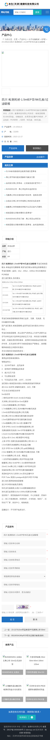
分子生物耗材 (34, 39)
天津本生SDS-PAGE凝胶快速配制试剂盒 (36, 699)
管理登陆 (27, 733)
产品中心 (23, 39)
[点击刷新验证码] (22, 607)
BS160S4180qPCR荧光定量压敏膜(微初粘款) (29, 635)
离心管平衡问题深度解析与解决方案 (20, 177)
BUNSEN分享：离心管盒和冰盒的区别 (21, 189)
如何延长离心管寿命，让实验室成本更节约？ (24, 183)
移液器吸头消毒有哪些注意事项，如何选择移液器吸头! (26, 225)
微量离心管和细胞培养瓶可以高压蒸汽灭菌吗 (24, 207)
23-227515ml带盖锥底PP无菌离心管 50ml (28, 630)
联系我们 (37, 148)
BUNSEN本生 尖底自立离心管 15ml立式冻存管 (12, 672)
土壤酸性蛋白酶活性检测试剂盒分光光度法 (12, 699)
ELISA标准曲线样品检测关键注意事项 (21, 171)
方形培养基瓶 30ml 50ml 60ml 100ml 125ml (36, 672)
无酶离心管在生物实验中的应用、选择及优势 (24, 195)
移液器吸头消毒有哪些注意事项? (19, 213)
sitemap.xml (30, 730)
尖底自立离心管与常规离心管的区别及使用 (23, 201)
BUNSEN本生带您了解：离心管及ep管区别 (23, 219)
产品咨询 (13, 148)
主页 (16, 39)
